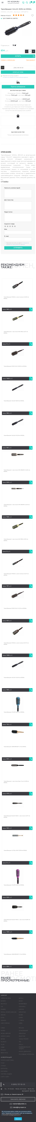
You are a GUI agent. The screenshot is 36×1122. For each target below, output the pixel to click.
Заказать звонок (18, 1099)
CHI (2, 1006)
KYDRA (21, 1017)
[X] (15, 45)
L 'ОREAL (21, 1020)
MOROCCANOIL (5, 1036)
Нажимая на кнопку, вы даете (15, 76)
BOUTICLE (4, 1003)
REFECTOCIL (4, 1052)
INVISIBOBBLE (23, 1003)
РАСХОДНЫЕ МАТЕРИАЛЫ (26, 1054)
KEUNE (21, 1015)
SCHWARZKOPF (23, 1030)
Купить (18, 56)
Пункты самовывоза (18, 87)
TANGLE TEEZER (23, 1039)
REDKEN (3, 1050)
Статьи (3, 1065)
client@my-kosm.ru (19, 1107)
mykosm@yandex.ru (19, 1104)
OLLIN (2, 1044)
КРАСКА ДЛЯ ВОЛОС (25, 1051)
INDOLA (21, 998)
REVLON (21, 1028)
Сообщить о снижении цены (8, 60)
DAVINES (3, 1009)
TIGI (20, 1041)
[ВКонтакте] (13, 45)
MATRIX (3, 1030)
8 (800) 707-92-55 (18, 1084)
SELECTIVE (22, 1036)
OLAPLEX (3, 1041)
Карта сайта (5, 1076)
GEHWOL (3, 1020)
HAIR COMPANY (5, 1023)
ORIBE (3, 1047)
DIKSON (3, 1015)
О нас (3, 1063)
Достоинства (8, 200)
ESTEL (3, 1017)
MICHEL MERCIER (6, 1033)
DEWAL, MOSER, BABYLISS (8, 1012)
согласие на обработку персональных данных (15, 77)
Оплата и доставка (7, 1060)
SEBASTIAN (22, 1033)
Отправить (18, 248)
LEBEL (21, 1023)
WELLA (21, 1044)
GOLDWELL (22, 1006)
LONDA (3, 1028)
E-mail (6, 236)
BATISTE (3, 1001)
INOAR (21, 1001)
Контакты (4, 1068)
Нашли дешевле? (30, 60)
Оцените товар (9, 224)
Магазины (4, 1071)
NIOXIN (3, 1039)
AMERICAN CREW (6, 998)
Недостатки (8, 212)
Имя (5, 229)
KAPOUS (21, 1009)
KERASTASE (22, 1012)
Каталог (4, 995)
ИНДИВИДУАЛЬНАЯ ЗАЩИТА (24, 1048)
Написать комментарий (12, 188)
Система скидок (6, 1074)
